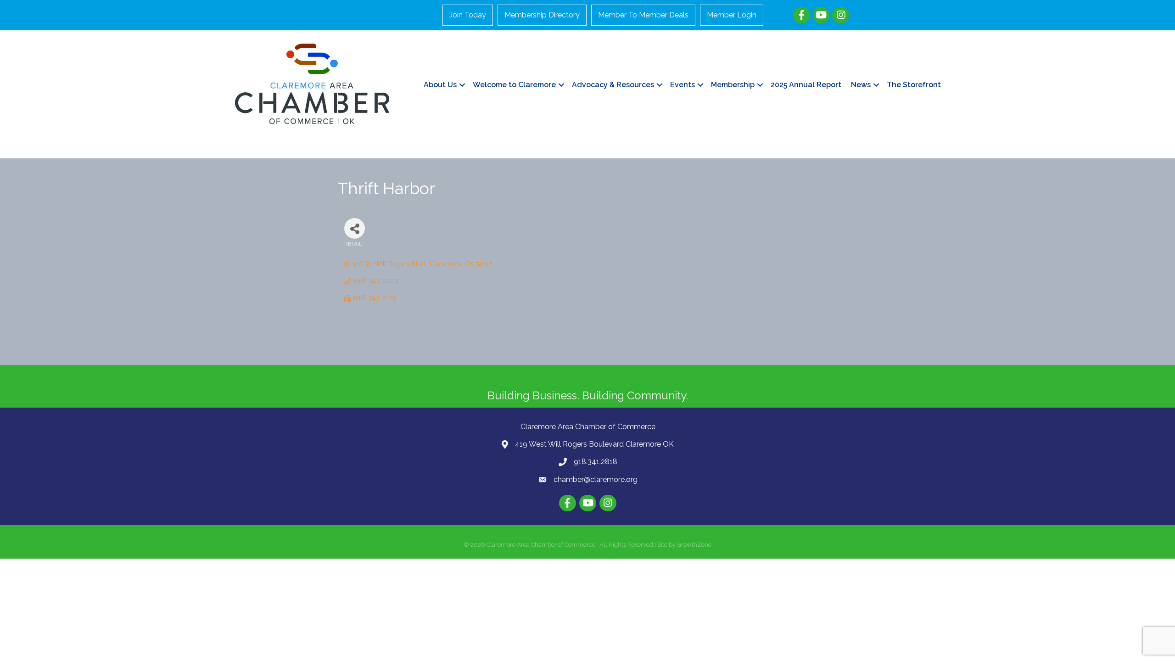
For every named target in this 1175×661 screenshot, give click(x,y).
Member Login (731, 15)
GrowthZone (694, 544)
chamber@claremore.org (596, 479)
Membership (733, 84)
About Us (440, 84)
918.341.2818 (595, 461)
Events (682, 84)
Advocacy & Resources (613, 84)
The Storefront (914, 84)
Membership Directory (542, 15)
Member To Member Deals (643, 15)
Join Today (467, 15)
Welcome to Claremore (514, 84)
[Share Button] (354, 228)
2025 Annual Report (806, 84)
